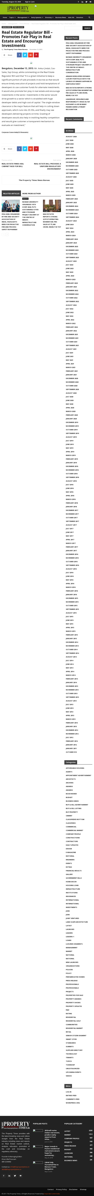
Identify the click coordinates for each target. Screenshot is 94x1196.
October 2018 (71, 474)
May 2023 (69, 272)
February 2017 (72, 547)
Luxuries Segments (74, 944)
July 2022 (69, 309)
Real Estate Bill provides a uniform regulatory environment (47, 166)
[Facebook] (78, 2)
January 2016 (71, 594)
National (70, 955)
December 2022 (72, 290)
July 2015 (69, 616)
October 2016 (71, 561)
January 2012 (71, 745)
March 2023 (70, 279)
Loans (68, 940)
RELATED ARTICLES (11, 193)
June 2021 (69, 356)
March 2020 (70, 411)
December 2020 (72, 378)
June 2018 (69, 488)
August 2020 (71, 393)
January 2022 (71, 331)
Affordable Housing (75, 768)
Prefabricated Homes (75, 977)
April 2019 (70, 452)
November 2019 (72, 426)
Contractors (72, 841)
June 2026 (69, 144)
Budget (4, 211)
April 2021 (70, 364)
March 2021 (70, 367)
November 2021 (72, 338)
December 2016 (72, 554)
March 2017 (70, 543)
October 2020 (71, 386)
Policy (68, 973)
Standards (71, 1043)
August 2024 (71, 221)
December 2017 (72, 510)
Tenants (69, 1057)
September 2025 (72, 173)
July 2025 (69, 180)
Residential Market (74, 1028)
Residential (71, 1017)
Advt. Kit (71, 17)
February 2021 (72, 371)
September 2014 (72, 653)
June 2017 (69, 532)
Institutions (72, 893)
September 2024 (72, 217)
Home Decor (71, 882)
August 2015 (71, 613)
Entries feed (71, 1095)
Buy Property (72, 812)
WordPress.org (73, 1103)
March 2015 (70, 631)
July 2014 (69, 660)
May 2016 (69, 580)
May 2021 (69, 360)
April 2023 (70, 276)
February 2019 (72, 459)
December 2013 (72, 686)
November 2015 (72, 602)
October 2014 (71, 649)
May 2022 (69, 316)
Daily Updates (36, 17)
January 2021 (71, 375)
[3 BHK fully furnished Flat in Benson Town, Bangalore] (38, 1164)
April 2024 (70, 232)
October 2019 (71, 430)
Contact (50, 1189)
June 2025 (69, 184)
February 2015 (72, 635)
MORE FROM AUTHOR (31, 193)
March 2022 (70, 323)
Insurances (71, 896)
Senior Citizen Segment (76, 1035)
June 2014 (69, 664)
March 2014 (70, 675)
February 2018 (72, 503)
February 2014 (72, 679)
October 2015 (71, 605)
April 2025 (70, 191)
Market (69, 951)
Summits (70, 1046)
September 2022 (72, 301)
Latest (69, 926)
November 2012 (72, 734)
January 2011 (71, 748)
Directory (48, 17)
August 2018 (71, 481)
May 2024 (69, 228)
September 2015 (72, 609)
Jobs (68, 911)
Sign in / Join (30, 2)
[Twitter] (86, 2)
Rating (69, 1013)
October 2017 (71, 517)
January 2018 (71, 506)
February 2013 (72, 723)
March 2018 (70, 499)
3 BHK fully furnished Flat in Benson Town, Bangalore (52, 1165)
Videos (69, 1076)
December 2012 (72, 730)
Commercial (71, 827)
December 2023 (72, 246)
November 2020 (72, 382)
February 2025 (72, 199)
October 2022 (71, 298)
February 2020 (72, 415)
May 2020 (69, 404)
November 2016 (72, 558)
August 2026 (71, 136)
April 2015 (70, 627)
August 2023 (71, 261)
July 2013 (69, 704)
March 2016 (70, 587)
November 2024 (72, 210)
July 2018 (69, 485)
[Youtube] (90, 2)
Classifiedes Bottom (75, 819)
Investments (71, 907)
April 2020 (70, 408)
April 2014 (70, 671)
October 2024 (71, 213)
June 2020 (69, 400)
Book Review (71, 794)
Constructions (73, 838)
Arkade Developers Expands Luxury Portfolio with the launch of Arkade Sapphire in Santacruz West (79, 80)
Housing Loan (72, 885)
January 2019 (71, 463)
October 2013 (71, 693)
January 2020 (71, 419)
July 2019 (69, 441)
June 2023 (69, 268)
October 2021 (71, 342)
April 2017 (70, 539)
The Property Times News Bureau (16, 49)
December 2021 (72, 334)
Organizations (73, 966)
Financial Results (74, 871)
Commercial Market (74, 830)
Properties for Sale (74, 995)
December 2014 (72, 642)
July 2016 (69, 572)
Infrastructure (73, 889)
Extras (69, 867)
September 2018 (72, 477)
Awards (25, 199)
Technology (71, 1054)
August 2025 (71, 177)
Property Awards (73, 999)
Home (5, 17)
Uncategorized (73, 1068)
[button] (89, 17)
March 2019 (70, 455)
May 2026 (69, 147)
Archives (69, 783)
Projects (70, 991)
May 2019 (69, 448)
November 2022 (72, 294)
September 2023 (72, 257)
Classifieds (71, 823)
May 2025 (69, 188)
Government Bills (74, 878)
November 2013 (72, 690)
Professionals (72, 984)
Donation (79, 17)
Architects (71, 779)
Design (69, 849)
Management (22, 17)
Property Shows (73, 1002)
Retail (68, 1032)
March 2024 (70, 235)
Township (70, 1065)
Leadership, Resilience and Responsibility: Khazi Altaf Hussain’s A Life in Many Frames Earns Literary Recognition (78, 104)
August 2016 (71, 569)
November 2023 (72, 250)
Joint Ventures (72, 918)
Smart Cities (71, 1039)
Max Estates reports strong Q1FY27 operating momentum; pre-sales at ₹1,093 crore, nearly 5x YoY (79, 91)
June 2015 (69, 620)
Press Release (24, 24)
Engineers (70, 860)
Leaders (69, 933)
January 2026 (71, 158)
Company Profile (73, 834)
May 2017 (69, 536)
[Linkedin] (82, 2)
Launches (70, 929)
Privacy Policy (61, 1189)
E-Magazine (71, 852)
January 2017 (71, 550)
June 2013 (69, 708)
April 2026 (70, 151)
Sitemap (83, 1189)
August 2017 (71, 525)
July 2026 (69, 140)
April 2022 (70, 320)
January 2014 (71, 682)
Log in (68, 1092)
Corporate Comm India (52, 1194)
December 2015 (72, 598)
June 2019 (69, 444)
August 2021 (71, 349)
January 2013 (71, 726)
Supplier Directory (74, 1050)
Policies (69, 969)
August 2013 (71, 701)
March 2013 (70, 719)
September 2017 (72, 521)
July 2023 (69, 265)
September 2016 (72, 565)
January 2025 (71, 202)
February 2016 (72, 591)
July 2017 (69, 528)
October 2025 (71, 169)
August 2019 (71, 437)
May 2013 (69, 712)
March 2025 (70, 195)
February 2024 (72, 239)
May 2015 (69, 624)
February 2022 (72, 327)
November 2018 (72, 470)
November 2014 (72, 646)
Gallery (69, 874)
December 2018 (72, 466)
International (72, 900)
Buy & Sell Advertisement (77, 805)
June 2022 (69, 312)
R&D (67, 1010)
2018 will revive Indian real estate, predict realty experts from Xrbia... (52, 1134)
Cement (69, 816)
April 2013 (70, 715)
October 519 (71, 752)
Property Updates (74, 1006)
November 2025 (72, 166)
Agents (69, 772)
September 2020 (72, 389)
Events (69, 863)
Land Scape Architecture (77, 922)
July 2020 (69, 397)
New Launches (72, 962)
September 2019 (72, 433)
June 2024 (69, 224)
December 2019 (72, 422)
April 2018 (70, 495)
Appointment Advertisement (78, 775)
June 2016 (69, 576)
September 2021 (72, 345)
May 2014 (69, 668)
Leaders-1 (70, 937)
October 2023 (71, 254)
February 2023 (72, 283)
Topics (11, 17)
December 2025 (72, 162)
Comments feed (72, 1099)
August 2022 (71, 305)
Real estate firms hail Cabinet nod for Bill (13, 164)
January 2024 (71, 243)
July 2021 (69, 353)
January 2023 (71, 287)
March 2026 (70, 155)
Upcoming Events (73, 1072)
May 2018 (69, 492)
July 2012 (69, 737)
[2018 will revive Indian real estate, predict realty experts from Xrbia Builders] (38, 1132)
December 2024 (72, 206)
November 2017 (72, 514)
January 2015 (71, 638)
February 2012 (72, 741)
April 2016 (70, 583)
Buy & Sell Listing (73, 808)
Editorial (70, 856)
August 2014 (71, 657)
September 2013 (72, 697)
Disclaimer (73, 1189)
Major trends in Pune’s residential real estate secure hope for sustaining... (52, 1150)
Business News (60, 17)
